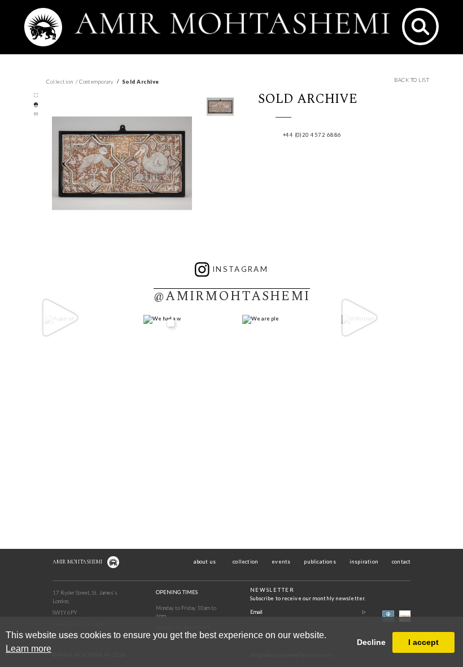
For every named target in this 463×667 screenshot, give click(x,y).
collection (245, 561)
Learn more (28, 648)
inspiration (364, 561)
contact (401, 561)
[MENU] (43, 31)
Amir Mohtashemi (77, 561)
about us (205, 561)
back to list (411, 80)
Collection (59, 82)
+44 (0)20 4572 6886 (312, 135)
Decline (371, 642)
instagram (240, 269)
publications (319, 561)
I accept (423, 642)
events (281, 561)
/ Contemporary (95, 82)
